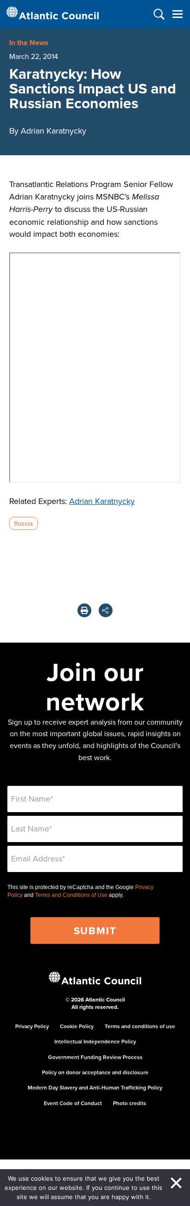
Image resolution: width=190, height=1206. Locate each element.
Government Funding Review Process (95, 1057)
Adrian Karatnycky (102, 501)
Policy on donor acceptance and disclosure (95, 1072)
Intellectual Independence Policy (95, 1041)
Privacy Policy (32, 1026)
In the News (28, 42)
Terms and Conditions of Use (71, 895)
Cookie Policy (77, 1026)
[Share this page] (106, 610)
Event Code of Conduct (73, 1103)
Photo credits (129, 1103)
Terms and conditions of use (140, 1026)
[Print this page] (84, 610)
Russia (23, 523)
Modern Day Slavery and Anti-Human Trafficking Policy (95, 1087)
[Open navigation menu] (177, 14)
